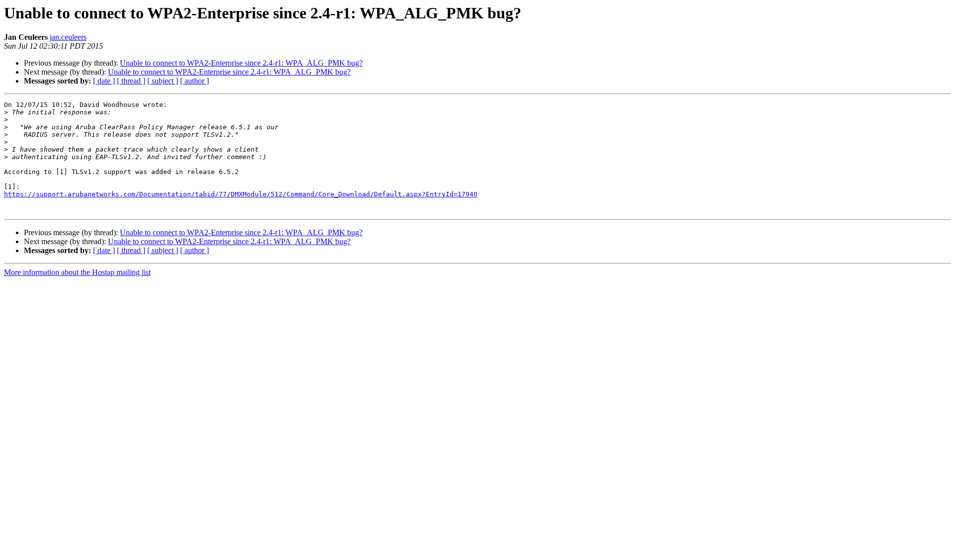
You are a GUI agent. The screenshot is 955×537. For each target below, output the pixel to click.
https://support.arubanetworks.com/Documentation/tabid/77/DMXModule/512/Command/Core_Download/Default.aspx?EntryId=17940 (241, 194)
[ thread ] (131, 81)
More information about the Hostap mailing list (77, 272)
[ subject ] (162, 81)
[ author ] (194, 81)
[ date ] (104, 81)
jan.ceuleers (68, 37)
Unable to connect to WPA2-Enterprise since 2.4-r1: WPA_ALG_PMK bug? (241, 63)
